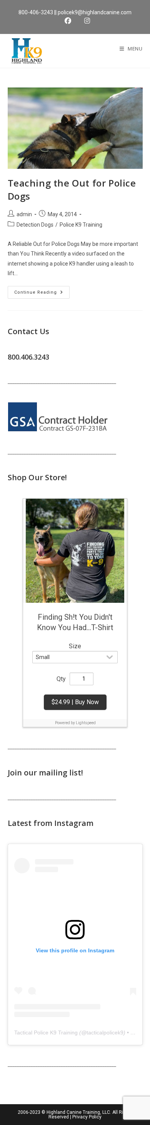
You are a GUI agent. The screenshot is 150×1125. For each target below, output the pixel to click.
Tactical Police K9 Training (46, 1032)
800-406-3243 (35, 12)
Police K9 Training (81, 225)
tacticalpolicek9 (105, 1032)
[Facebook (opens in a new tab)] (70, 20)
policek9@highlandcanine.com (95, 12)
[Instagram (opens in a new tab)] (85, 20)
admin (24, 214)
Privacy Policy (87, 1117)
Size (75, 646)
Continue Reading (42, 294)
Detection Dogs (35, 225)
